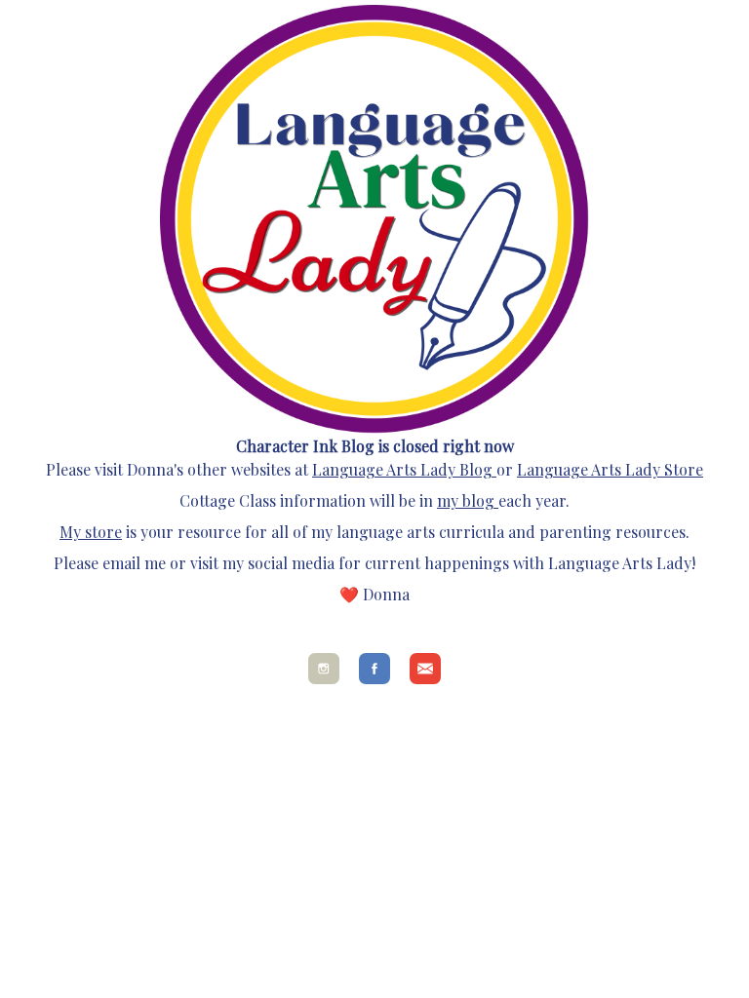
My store (90, 531)
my (447, 500)
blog (476, 500)
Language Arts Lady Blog (402, 469)
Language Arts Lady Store (610, 469)
